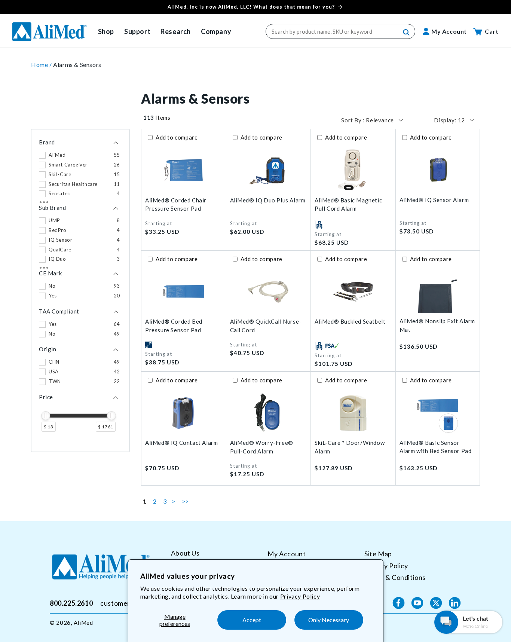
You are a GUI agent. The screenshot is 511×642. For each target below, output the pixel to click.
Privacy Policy (300, 596)
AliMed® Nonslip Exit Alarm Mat (437, 325)
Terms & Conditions (395, 577)
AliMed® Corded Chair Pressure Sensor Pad (175, 204)
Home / (42, 64)
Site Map (378, 554)
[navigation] (80, 290)
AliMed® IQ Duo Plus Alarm (268, 200)
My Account (286, 554)
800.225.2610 (71, 603)
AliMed (83, 622)
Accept (251, 619)
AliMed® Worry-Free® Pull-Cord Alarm (261, 447)
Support (137, 31)
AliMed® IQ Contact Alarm (181, 442)
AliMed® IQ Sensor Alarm (434, 199)
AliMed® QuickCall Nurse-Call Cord (266, 325)
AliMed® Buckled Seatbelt (350, 321)
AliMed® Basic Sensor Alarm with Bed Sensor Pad (436, 447)
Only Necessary (328, 619)
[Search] (406, 32)
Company (216, 31)
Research (175, 31)
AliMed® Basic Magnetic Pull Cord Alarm (348, 204)
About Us (185, 553)
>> (185, 501)
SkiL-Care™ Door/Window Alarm (350, 447)
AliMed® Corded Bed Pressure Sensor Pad (173, 325)
